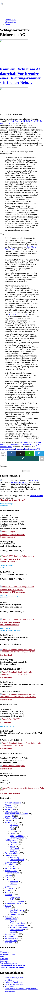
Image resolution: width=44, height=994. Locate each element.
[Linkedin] (39, 453)
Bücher (3, 956)
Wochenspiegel (11, 941)
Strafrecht (8, 895)
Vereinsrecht (9, 917)
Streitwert (13, 851)
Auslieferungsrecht (12, 812)
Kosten (12, 847)
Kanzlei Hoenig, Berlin (14, 978)
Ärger (12, 921)
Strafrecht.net (10, 991)
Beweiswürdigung (17, 910)
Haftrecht (8, 855)
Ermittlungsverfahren (18, 923)
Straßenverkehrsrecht (13, 903)
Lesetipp (8, 877)
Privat (7, 886)
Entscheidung (16, 444)
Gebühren (13, 844)
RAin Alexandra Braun (14, 984)
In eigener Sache (11, 862)
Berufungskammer (7, 449)
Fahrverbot (14, 882)
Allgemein (9, 805)
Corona (8, 820)
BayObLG (14, 825)
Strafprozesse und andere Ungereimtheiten (21, 989)
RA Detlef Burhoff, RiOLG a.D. (24, 481)
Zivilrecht (8, 943)
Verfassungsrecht (11, 934)
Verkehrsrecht (10, 936)
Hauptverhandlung (29, 444)
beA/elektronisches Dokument (16, 814)
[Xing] (23, 458)
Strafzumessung (16, 912)
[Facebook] (11, 453)
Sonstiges (8, 890)
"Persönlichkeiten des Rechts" (12, 500)
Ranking (13, 866)
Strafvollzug (14, 857)
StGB (12, 899)
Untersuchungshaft (17, 860)
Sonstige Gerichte (16, 836)
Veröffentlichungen (7, 954)
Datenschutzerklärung (8, 963)
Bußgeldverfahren (12, 818)
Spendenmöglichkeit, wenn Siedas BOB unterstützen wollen (12, 966)
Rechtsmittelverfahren (18, 927)
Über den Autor (6, 952)
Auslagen (13, 842)
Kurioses (8, 875)
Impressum (4, 961)
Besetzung (19, 449)
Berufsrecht (9, 816)
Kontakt (8, 24)
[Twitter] (20, 453)
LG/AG (13, 831)
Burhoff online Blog (24, 5)
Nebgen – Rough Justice (14, 982)
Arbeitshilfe (9, 809)
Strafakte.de (9, 986)
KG (25, 449)
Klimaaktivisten (11, 871)
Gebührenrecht (10, 840)
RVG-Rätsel (14, 849)
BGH (12, 827)
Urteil (7, 908)
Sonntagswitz (10, 888)
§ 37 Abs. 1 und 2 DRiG (18, 314)
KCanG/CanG (10, 868)
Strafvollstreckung (17, 930)
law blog (8, 980)
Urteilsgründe (15, 914)
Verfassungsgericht (17, 838)
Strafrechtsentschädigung (14, 901)
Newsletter (4, 959)
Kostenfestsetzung (12, 873)
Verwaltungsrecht (11, 938)
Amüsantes (9, 807)
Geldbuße (13, 884)
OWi (7, 879)
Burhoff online (10, 20)
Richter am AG (34, 449)
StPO (40, 444)
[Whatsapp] (29, 453)
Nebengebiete (15, 897)
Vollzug (13, 932)
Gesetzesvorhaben (12, 853)
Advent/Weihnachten (13, 803)
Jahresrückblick (11, 864)
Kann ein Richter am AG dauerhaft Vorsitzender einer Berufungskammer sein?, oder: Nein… (21, 76)
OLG (12, 833)
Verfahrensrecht (6, 447)
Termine (8, 906)
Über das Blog (10, 22)
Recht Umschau (36, 496)
